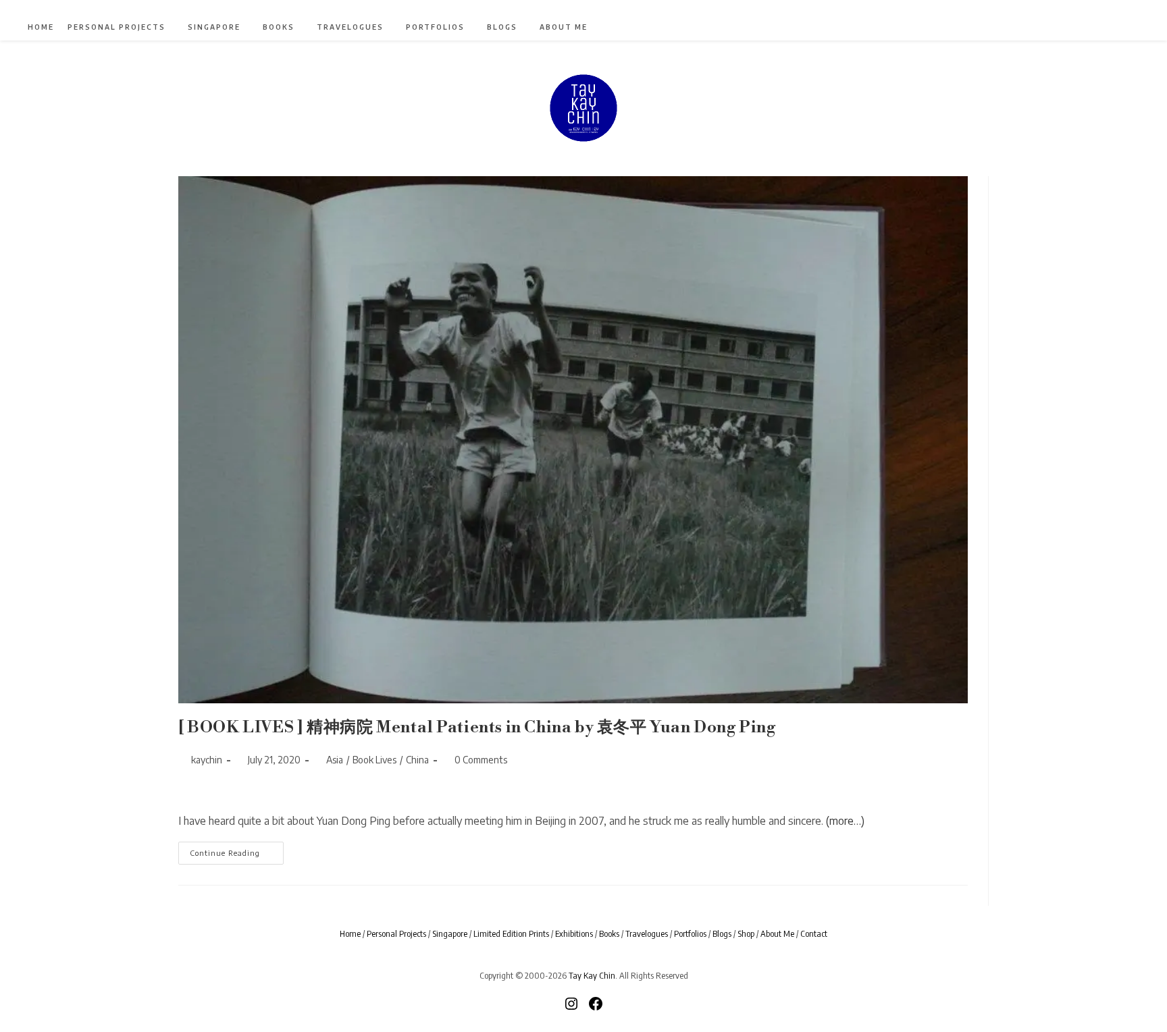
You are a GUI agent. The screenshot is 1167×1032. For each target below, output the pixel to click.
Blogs (721, 933)
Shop (745, 933)
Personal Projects (396, 933)
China (417, 759)
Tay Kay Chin (592, 975)
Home (350, 933)
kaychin (206, 759)
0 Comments (481, 759)
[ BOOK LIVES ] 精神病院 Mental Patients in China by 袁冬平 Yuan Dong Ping (477, 727)
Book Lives (374, 759)
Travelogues (646, 933)
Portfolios (690, 933)
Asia (334, 759)
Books (609, 933)
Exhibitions (574, 933)
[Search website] (1119, 28)
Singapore (449, 933)
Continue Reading (237, 856)
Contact (813, 933)
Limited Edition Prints (511, 933)
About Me (777, 933)
